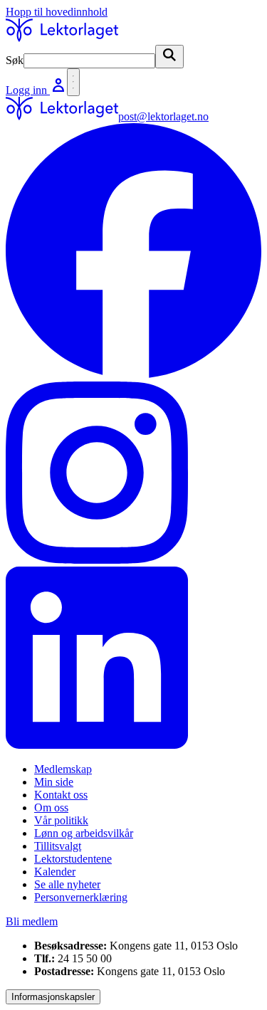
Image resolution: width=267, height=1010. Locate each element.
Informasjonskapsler (53, 996)
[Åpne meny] (73, 82)
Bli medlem (32, 921)
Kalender (54, 872)
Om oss (51, 807)
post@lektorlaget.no (163, 116)
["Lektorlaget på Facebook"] (133, 252)
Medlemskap (63, 769)
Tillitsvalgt (57, 846)
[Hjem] (62, 38)
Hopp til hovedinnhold (57, 12)
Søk (14, 60)
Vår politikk (61, 820)
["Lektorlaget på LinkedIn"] (133, 659)
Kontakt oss (61, 795)
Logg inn (28, 90)
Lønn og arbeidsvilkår (83, 833)
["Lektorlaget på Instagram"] (133, 474)
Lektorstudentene (73, 859)
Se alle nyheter (67, 884)
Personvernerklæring (80, 897)
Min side (53, 782)
